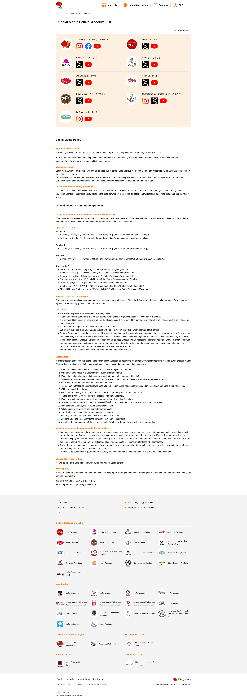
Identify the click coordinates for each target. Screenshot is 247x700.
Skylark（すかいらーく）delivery (140, 507)
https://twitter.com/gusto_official (113, 269)
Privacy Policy (80, 684)
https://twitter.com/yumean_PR (112, 283)
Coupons (163, 5)
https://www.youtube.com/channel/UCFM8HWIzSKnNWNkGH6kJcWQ (132, 259)
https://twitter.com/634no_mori (136, 289)
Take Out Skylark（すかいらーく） (141, 503)
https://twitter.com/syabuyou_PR (119, 276)
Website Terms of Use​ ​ (64, 684)
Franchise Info (98, 679)
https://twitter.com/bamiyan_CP (120, 273)
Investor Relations (83, 679)
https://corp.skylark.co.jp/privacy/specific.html (76, 484)
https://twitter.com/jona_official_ (122, 279)
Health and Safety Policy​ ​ (97, 684)
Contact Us (70, 679)
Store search (138, 5)
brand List (112, 5)
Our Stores (62, 503)
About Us (60, 679)
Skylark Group (61, 13)
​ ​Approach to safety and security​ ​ (71, 507)
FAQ (181, 5)
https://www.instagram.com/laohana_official (128, 238)
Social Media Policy (184, 30)
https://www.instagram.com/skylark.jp (131, 235)
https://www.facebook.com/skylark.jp (131, 248)
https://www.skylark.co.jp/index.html (120, 181)
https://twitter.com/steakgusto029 (129, 286)
